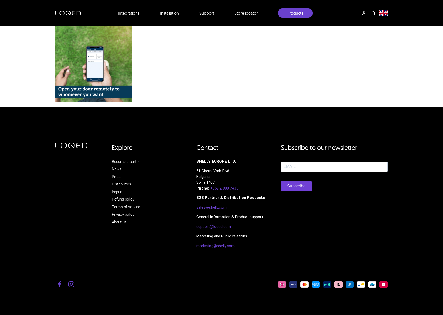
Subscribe (296, 186)
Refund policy (123, 199)
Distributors (121, 183)
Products (295, 13)
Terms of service (126, 206)
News (117, 168)
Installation (169, 13)
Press (117, 176)
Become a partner (127, 161)
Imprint (118, 191)
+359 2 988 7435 (224, 188)
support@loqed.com (213, 226)
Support (206, 13)
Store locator (246, 13)
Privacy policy (123, 214)
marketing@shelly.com (215, 246)
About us (119, 221)
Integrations (128, 13)
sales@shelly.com (211, 207)
